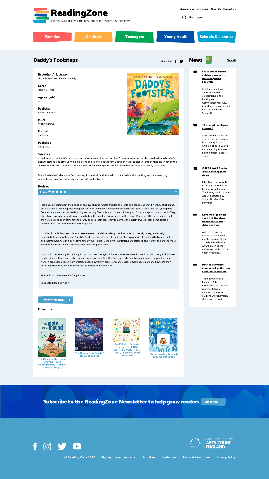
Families (52, 37)
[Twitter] (181, 61)
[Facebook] (176, 61)
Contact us (168, 457)
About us (149, 457)
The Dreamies (89, 354)
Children (93, 37)
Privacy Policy (226, 457)
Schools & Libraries (216, 37)
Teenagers (134, 37)
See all (231, 60)
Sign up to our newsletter (194, 9)
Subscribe (211, 402)
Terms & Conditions (196, 457)
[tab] (108, 192)
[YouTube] (77, 446)
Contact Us (229, 9)
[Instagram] (47, 446)
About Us (215, 9)
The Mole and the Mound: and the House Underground (52, 363)
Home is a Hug (164, 355)
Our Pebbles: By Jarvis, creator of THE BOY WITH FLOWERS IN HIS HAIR (127, 350)
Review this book (54, 300)
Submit (184, 17)
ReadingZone (90, 15)
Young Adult (175, 37)
